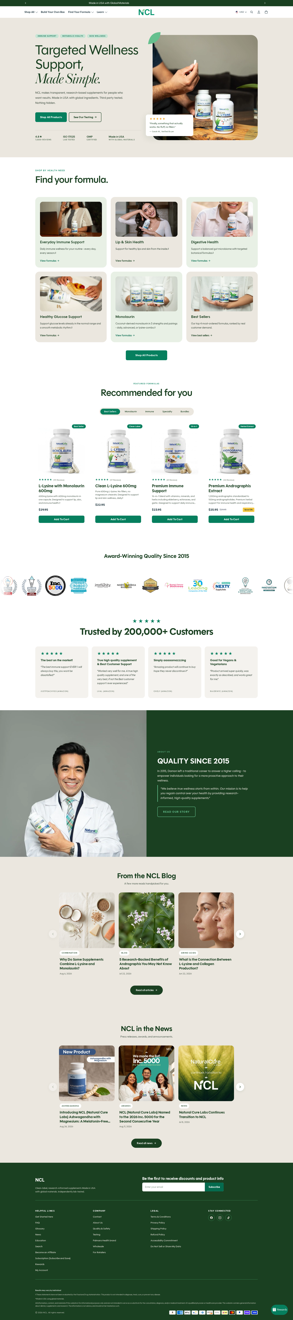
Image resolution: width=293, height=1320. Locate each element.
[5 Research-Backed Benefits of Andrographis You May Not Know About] (146, 920)
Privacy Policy (158, 1222)
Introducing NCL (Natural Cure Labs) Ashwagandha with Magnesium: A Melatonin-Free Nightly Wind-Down (84, 1119)
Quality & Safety (101, 1228)
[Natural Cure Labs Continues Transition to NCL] (206, 1073)
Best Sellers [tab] (110, 411)
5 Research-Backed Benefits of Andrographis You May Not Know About (145, 964)
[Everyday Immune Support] (71, 232)
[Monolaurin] (146, 307)
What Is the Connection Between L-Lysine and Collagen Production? (205, 964)
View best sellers (201, 335)
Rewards (39, 1264)
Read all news (146, 1143)
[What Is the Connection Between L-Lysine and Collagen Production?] (206, 920)
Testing (96, 1234)
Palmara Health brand (104, 1240)
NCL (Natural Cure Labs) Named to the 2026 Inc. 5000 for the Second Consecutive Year (144, 1117)
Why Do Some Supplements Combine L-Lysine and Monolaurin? (81, 964)
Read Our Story (176, 811)
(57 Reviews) (115, 480)
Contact (97, 1216)
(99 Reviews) (58, 480)
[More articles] (240, 934)
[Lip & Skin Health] (146, 232)
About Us (98, 1222)
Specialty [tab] (167, 411)
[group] (146, 672)
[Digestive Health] (222, 232)
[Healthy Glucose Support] (71, 307)
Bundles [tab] (185, 411)
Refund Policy (158, 1234)
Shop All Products (51, 117)
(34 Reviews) (228, 480)
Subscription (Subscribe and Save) (52, 1258)
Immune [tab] (149, 411)
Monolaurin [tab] (131, 411)
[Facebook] (211, 1217)
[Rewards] (279, 1310)
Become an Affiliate (45, 1252)
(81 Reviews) (172, 480)
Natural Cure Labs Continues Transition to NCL (201, 1114)
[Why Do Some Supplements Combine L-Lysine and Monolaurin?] (87, 920)
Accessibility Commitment (164, 1240)
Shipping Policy (158, 1228)
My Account (41, 1270)
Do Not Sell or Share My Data (166, 1246)
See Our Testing (85, 117)
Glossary (39, 1228)
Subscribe (214, 1187)
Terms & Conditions (161, 1216)
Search (39, 1246)
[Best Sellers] (222, 307)
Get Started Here (44, 1216)
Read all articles (146, 990)
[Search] (251, 12)
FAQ (37, 1222)
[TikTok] (228, 1217)
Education (40, 1240)
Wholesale (98, 1246)
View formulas (49, 260)
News (38, 1234)
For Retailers (99, 1252)
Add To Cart (61, 519)
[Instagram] (220, 1217)
